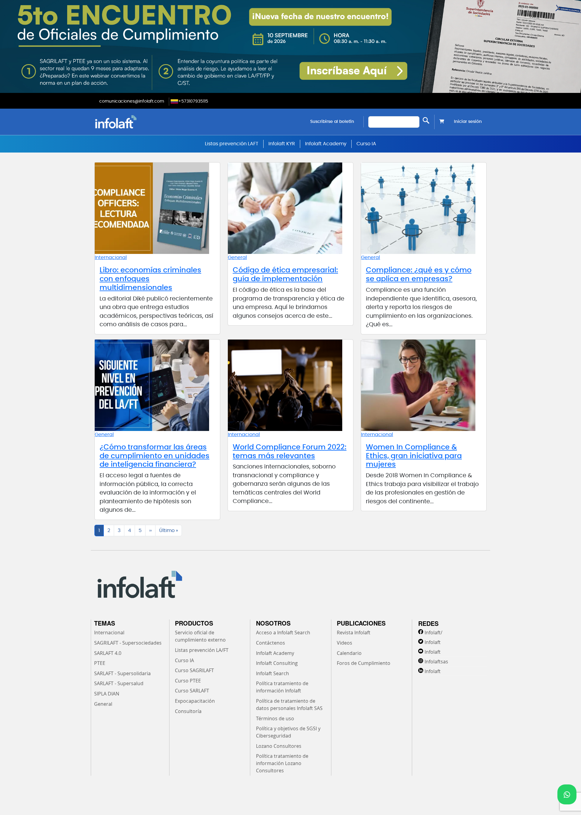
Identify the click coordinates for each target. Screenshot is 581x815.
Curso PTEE (188, 680)
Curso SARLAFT (192, 690)
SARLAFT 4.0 (107, 653)
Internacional (111, 257)
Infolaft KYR (281, 143)
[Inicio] (146, 121)
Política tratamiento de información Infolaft (282, 687)
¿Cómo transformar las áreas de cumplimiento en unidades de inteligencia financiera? (154, 456)
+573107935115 (193, 101)
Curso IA (366, 143)
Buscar (426, 120)
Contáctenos (270, 642)
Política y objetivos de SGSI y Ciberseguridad (288, 732)
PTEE (99, 663)
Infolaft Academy (325, 143)
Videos (344, 642)
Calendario (349, 653)
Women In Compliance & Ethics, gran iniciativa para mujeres (414, 456)
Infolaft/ (433, 632)
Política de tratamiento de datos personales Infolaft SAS (289, 704)
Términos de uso (275, 718)
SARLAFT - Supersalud (118, 683)
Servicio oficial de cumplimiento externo (200, 636)
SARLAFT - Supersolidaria (122, 673)
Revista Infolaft (353, 632)
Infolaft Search (272, 673)
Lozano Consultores (278, 746)
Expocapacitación (195, 701)
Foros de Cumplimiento (363, 663)
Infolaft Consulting (277, 663)
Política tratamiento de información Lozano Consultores (282, 763)
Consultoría (188, 711)
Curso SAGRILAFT (194, 670)
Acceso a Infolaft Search (283, 632)
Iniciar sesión (468, 122)
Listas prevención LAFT (231, 143)
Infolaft (433, 642)
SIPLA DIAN (106, 693)
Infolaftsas (436, 661)
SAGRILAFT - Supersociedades (128, 642)
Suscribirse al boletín (332, 122)
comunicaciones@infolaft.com (131, 101)
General (237, 257)
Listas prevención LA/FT (201, 650)
